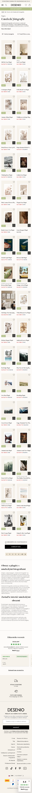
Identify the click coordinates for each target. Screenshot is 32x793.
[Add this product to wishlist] (13, 41)
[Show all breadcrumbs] (3, 12)
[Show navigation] (2, 5)
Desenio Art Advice (22, 738)
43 (22, 554)
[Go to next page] (25, 554)
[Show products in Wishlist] (26, 5)
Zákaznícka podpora (22, 741)
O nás (13, 738)
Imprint (13, 744)
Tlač (14, 741)
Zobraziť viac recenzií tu (16, 670)
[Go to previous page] (6, 554)
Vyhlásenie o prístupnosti (8, 753)
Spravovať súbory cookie (24, 763)
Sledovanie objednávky (23, 744)
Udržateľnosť (11, 750)
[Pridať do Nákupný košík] (13, 57)
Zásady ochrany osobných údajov (20, 731)
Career (13, 747)
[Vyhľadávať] (6, 5)
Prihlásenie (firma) (10, 763)
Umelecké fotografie (18, 12)
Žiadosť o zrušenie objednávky (22, 759)
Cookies (19, 752)
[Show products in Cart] (29, 5)
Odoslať (16, 727)
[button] (24, 785)
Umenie (9, 12)
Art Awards (12, 760)
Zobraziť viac (16, 547)
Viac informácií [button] (6, 29)
